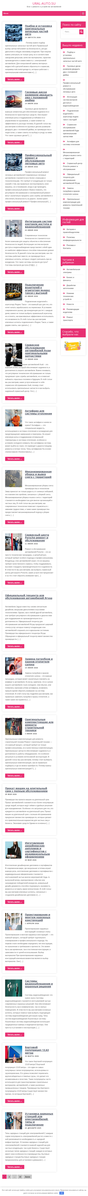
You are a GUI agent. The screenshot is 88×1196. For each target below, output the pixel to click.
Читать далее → (14, 79)
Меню (5, 13)
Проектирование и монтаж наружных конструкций (37, 917)
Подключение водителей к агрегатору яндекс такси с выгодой (37, 289)
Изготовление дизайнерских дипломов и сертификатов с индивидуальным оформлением (37, 849)
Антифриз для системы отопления (38, 412)
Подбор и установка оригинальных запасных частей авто (38, 30)
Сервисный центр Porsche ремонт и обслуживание (37, 537)
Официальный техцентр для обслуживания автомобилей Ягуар (28, 597)
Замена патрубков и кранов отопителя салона (39, 661)
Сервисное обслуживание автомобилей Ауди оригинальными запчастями (38, 350)
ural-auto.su (44, 3)
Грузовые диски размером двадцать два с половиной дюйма (39, 96)
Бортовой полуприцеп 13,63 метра (37, 1049)
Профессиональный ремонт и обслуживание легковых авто (38, 159)
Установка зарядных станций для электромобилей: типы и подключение (39, 1119)
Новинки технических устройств (68, 296)
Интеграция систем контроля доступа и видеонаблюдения (38, 223)
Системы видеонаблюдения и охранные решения (39, 983)
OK (62, 1193)
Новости (70, 304)
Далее (27, 1177)
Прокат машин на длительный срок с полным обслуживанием (26, 789)
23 (20, 1177)
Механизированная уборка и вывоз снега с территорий (38, 474)
